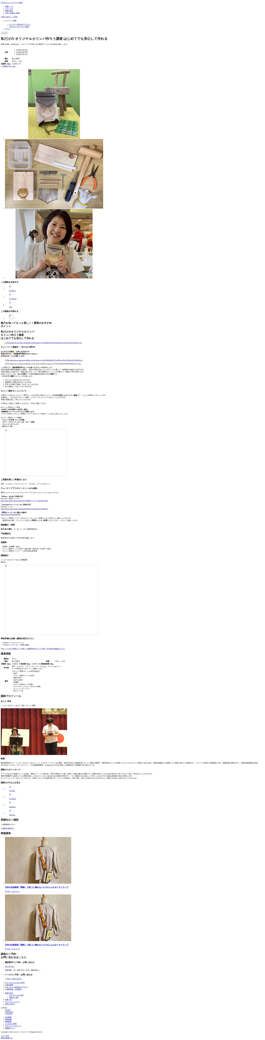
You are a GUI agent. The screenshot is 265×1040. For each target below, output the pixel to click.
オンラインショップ (12, 1002)
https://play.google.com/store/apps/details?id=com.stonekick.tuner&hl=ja (24, 509)
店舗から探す (14, 997)
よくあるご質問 (11, 1024)
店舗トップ (9, 6)
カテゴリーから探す (16, 995)
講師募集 (8, 1021)
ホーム (7, 29)
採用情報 (8, 1019)
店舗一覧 (8, 999)
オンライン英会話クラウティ (20, 24)
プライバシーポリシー (13, 1026)
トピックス (9, 9)
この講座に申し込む (8, 66)
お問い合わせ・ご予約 (9, 17)
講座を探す (9, 11)
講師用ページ (10, 1028)
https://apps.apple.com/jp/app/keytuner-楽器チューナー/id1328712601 (24, 501)
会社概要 (8, 1017)
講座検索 (6, 1038)
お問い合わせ (10, 1004)
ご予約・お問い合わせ (13, 979)
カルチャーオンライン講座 (19, 27)
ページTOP (5, 1036)
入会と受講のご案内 (12, 13)
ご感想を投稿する (7, 828)
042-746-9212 (9, 966)
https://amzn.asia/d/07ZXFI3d (10, 514)
